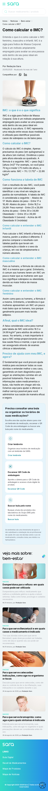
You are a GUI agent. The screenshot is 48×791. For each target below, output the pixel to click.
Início (5, 21)
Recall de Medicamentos (14, 763)
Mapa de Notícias (11, 774)
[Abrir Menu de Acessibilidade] (42, 785)
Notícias (14, 21)
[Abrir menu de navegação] (4, 4)
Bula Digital (8, 757)
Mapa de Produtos (12, 768)
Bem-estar (25, 21)
